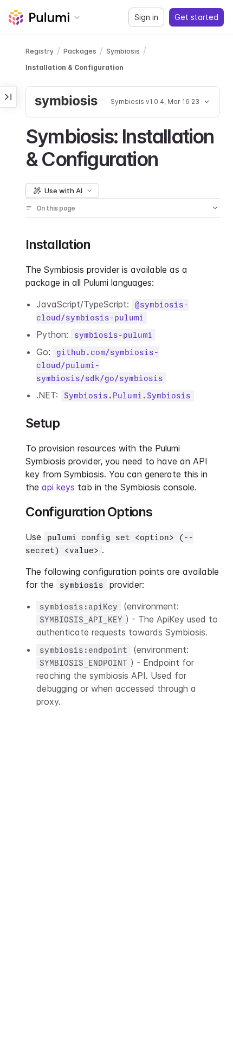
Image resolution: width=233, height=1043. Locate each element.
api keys (58, 487)
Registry (39, 51)
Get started (196, 17)
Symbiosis (123, 51)
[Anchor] (167, 157)
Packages (79, 51)
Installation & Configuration (74, 67)
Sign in (146, 17)
